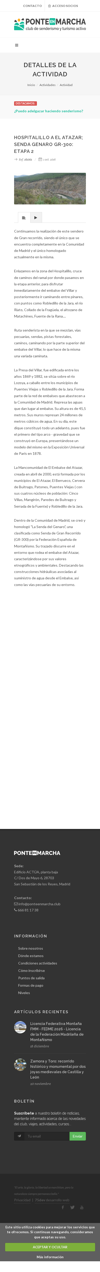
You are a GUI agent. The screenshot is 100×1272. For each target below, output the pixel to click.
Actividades (47, 85)
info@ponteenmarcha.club (39, 904)
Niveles (24, 992)
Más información (50, 1257)
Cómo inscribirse (31, 970)
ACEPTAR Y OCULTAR (50, 1247)
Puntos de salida (31, 978)
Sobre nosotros (30, 948)
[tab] (24, 217)
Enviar (78, 1136)
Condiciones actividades (37, 963)
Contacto (32, 6)
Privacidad (22, 1200)
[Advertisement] (50, 658)
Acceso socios (65, 6)
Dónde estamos (31, 955)
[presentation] (24, 218)
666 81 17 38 (28, 910)
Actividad (66, 85)
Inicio (31, 85)
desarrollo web (52, 1200)
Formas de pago (30, 985)
